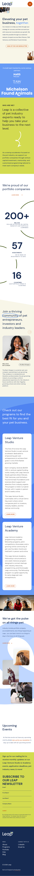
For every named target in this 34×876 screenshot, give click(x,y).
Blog (4, 855)
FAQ (4, 852)
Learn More (15, 195)
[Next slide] (30, 332)
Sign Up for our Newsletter (17, 46)
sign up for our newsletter (21, 740)
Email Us (21, 847)
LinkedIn (21, 845)
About (4, 845)
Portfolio (5, 850)
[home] (7, 3)
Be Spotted (17, 870)
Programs (6, 847)
